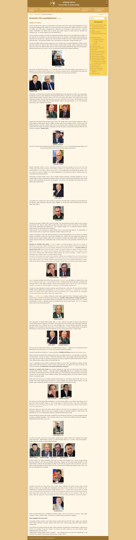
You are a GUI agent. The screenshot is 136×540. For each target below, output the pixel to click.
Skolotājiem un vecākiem (71, 9)
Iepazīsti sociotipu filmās (97, 68)
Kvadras (95, 44)
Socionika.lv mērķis (33, 9)
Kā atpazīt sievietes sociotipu (99, 61)
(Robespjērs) (47, 167)
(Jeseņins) (77, 101)
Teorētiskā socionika (96, 37)
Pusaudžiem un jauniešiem (99, 9)
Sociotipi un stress (96, 73)
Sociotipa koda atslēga (98, 39)
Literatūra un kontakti (86, 9)
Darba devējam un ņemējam (98, 56)
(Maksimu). (52, 71)
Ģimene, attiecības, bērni (97, 54)
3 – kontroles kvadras (39, 296)
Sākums (31, 14)
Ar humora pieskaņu (96, 64)
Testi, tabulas (94, 49)
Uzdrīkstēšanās (45, 9)
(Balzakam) (65, 146)
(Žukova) (50, 69)
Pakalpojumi (56, 9)
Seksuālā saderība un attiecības (98, 58)
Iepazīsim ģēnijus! (96, 66)
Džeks (62, 489)
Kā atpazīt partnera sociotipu (98, 59)
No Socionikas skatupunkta (98, 47)
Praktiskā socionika (96, 46)
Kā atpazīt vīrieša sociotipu (99, 63)
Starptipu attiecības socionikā (98, 53)
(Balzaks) (31, 282)
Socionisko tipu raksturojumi (98, 51)
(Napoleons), (62, 280)
